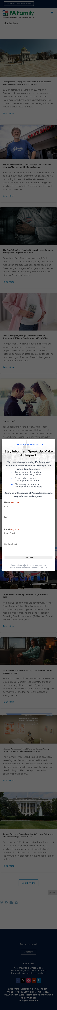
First (6, 506)
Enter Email (9, 533)
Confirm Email (10, 544)
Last (6, 517)
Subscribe (28, 557)
